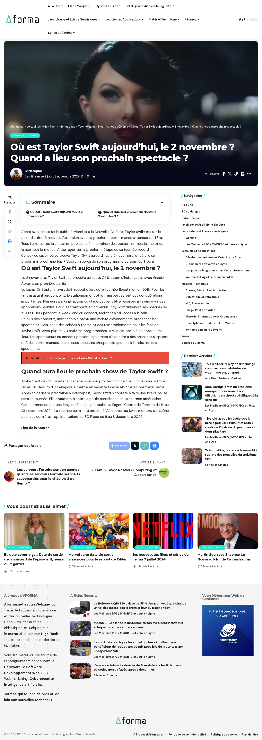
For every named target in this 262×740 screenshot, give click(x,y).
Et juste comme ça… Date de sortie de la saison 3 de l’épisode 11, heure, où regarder (34, 559)
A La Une (210, 378)
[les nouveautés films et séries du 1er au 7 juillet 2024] (163, 531)
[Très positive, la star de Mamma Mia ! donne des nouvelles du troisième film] (192, 456)
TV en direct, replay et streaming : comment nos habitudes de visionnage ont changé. (230, 368)
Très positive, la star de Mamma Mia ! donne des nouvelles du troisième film (231, 455)
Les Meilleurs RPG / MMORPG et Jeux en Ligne (230, 408)
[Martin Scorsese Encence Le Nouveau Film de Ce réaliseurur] (228, 531)
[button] (234, 19)
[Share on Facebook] (223, 174)
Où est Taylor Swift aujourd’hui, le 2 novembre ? (54, 214)
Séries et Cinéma (25, 135)
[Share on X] (230, 174)
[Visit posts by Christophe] (16, 174)
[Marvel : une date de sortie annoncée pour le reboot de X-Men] (99, 531)
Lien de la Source (35, 428)
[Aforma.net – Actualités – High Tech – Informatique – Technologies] (131, 721)
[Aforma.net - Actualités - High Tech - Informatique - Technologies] (22, 19)
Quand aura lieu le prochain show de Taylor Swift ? (127, 214)
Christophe (33, 171)
